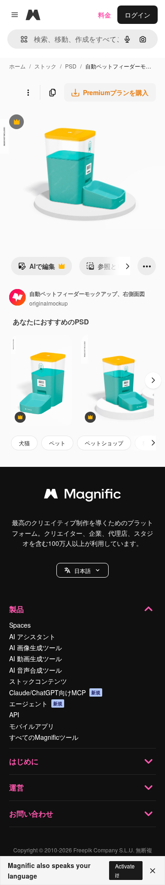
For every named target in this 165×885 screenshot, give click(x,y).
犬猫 (24, 443)
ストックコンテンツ (38, 681)
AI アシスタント (32, 636)
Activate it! (125, 870)
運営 (16, 787)
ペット (57, 443)
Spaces (20, 625)
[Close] (152, 870)
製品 (16, 609)
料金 (104, 14)
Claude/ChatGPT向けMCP (54, 692)
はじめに (23, 761)
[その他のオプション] (28, 92)
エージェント (35, 703)
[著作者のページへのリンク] (17, 298)
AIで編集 (36, 268)
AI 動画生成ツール (35, 658)
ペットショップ (104, 443)
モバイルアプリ (31, 726)
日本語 (82, 570)
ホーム (17, 66)
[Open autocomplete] (20, 39)
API (14, 714)
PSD (71, 66)
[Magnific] (82, 496)
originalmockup (48, 303)
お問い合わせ (31, 813)
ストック (45, 66)
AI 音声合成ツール (35, 670)
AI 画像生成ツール (35, 647)
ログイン (137, 14)
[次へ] (127, 266)
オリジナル (63, 123)
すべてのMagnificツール (43, 737)
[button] (82, 570)
